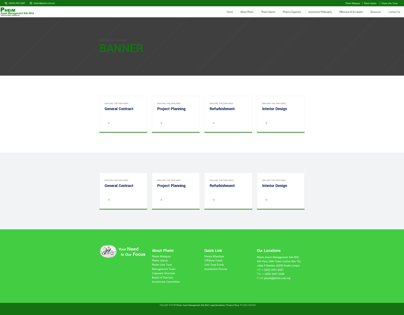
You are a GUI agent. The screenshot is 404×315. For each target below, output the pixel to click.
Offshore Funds (213, 260)
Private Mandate (214, 256)
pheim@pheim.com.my (44, 3)
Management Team (163, 269)
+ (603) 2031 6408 (273, 274)
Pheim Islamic (370, 3)
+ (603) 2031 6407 (272, 270)
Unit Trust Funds (214, 264)
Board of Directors (162, 277)
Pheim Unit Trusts (390, 3)
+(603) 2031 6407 (17, 3)
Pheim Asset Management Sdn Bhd (278, 257)
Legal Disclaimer (217, 305)
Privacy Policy (232, 305)
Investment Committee (166, 281)
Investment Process (215, 269)
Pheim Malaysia (353, 3)
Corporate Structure (163, 273)
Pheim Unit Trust (162, 264)
